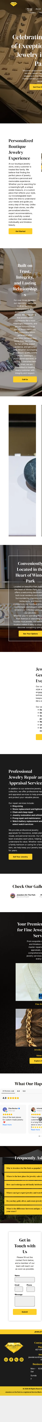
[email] (6, 1386)
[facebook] (11, 1386)
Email (17, 1311)
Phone (29, 1311)
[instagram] (21, 1386)
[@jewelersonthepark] (13, 896)
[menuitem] (30, 9)
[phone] (16, 1386)
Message (19, 1321)
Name (17, 1302)
